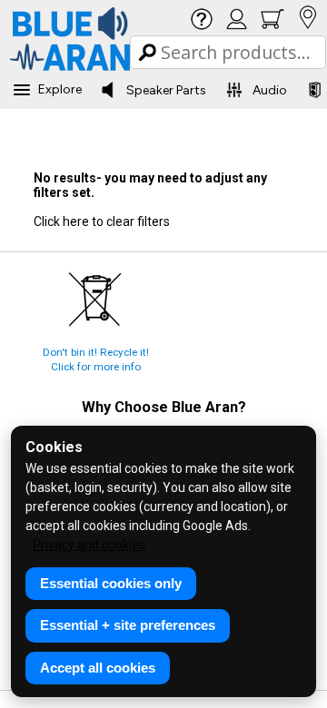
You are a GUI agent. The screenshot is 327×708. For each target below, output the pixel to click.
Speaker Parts (166, 90)
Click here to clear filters (102, 221)
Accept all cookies (97, 667)
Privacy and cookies (89, 544)
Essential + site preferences (127, 625)
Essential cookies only (111, 583)
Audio (270, 90)
